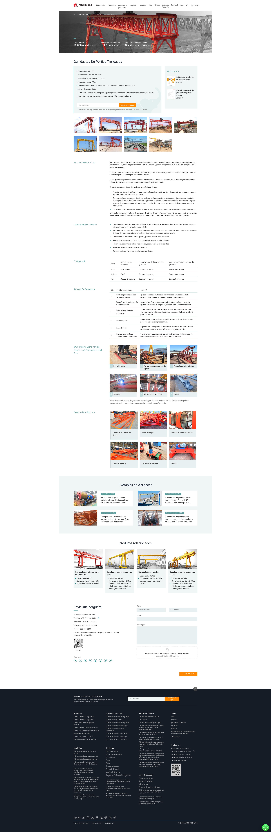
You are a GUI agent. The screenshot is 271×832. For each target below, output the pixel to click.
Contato (143, 5)
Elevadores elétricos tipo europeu (150, 723)
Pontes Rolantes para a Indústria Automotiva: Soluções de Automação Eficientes (118, 795)
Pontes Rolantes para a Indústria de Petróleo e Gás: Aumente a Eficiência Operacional (118, 782)
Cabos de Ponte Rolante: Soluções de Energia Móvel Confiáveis (151, 803)
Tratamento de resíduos (114, 754)
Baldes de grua (143, 784)
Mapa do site (97, 823)
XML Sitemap (109, 823)
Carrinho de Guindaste (146, 781)
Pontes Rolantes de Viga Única (83, 720)
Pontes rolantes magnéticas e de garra (86, 730)
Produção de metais (112, 769)
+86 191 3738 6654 (89, 622)
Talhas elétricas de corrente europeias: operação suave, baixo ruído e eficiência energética (151, 728)
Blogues (182, 5)
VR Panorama (175, 736)
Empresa (133, 5)
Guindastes (78, 713)
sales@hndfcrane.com (86, 614)
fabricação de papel (112, 766)
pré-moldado (110, 757)
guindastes (78, 748)
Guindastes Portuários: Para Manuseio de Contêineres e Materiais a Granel (118, 776)
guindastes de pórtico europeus (116, 739)
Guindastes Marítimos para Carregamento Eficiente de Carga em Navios (118, 789)
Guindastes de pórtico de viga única (117, 723)
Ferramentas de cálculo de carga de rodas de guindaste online (183, 732)
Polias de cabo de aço (146, 778)
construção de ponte (113, 772)
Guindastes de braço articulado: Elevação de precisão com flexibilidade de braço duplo (86, 797)
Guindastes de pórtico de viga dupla (117, 717)
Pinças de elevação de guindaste (149, 787)
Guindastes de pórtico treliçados (116, 726)
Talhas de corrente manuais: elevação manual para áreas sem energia (151, 738)
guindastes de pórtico (85, 14)
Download (174, 5)
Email (139, 615)
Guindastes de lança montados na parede (85, 752)
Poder (108, 760)
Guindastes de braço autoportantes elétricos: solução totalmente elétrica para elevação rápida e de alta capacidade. (86, 789)
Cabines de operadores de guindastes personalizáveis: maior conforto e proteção (151, 792)
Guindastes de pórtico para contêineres (115, 730)
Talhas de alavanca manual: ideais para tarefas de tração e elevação (151, 733)
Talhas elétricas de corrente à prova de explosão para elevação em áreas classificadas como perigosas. (151, 764)
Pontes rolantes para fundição (83, 736)
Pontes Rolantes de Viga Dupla (84, 717)
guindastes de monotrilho (82, 733)
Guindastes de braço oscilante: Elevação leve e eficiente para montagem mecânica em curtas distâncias (84, 772)
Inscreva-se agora (127, 105)
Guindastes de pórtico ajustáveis (116, 733)
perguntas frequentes (165, 7)
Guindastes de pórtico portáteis (116, 736)
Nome (139, 606)
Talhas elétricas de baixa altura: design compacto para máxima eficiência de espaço (151, 744)
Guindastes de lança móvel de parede (86, 756)
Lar (74, 14)
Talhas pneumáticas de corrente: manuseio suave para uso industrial (150, 750)
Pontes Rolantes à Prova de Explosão (86, 727)
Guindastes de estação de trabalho (85, 739)
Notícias (157, 5)
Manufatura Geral (112, 751)
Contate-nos (175, 745)
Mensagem (141, 624)
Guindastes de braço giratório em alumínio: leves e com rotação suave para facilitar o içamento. (85, 764)
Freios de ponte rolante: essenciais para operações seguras (150, 798)
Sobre (173, 713)
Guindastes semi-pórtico (114, 720)
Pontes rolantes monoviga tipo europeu (84, 724)
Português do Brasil (197, 5)
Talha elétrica (143, 720)
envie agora (188, 674)
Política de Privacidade (81, 823)
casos (151, 5)
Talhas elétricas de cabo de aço (149, 717)
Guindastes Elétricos (146, 713)
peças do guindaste (146, 775)
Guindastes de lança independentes (85, 759)
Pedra (108, 763)
